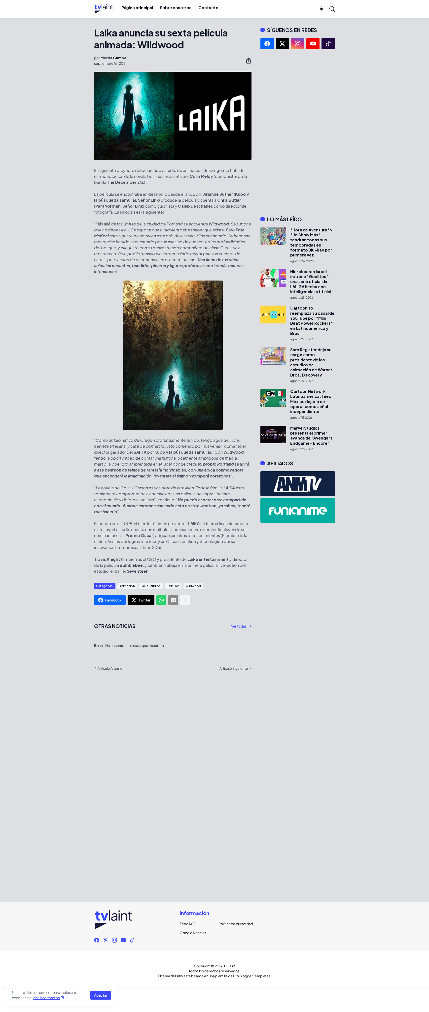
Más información (46, 997)
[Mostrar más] (185, 600)
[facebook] (267, 43)
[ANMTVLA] (297, 483)
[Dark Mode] (319, 9)
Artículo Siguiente (233, 668)
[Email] (173, 600)
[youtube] (313, 43)
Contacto (208, 7)
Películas (173, 586)
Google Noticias (193, 932)
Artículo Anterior (111, 668)
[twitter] (282, 43)
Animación (127, 586)
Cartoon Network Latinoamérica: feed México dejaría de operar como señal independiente (310, 401)
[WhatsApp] (161, 600)
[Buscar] (330, 9)
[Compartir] (246, 60)
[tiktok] (328, 43)
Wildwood (193, 586)
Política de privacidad (233, 923)
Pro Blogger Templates (251, 976)
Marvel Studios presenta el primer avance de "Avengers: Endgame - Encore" (312, 436)
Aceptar (100, 995)
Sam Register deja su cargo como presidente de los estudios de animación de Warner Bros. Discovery (311, 362)
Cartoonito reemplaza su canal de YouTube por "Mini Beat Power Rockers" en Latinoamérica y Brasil (312, 321)
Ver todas (239, 626)
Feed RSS (188, 923)
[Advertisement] (297, 132)
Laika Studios (151, 586)
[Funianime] (297, 510)
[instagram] (297, 43)
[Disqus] (172, 747)
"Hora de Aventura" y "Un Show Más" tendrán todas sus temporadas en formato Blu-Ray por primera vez (311, 242)
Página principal (137, 7)
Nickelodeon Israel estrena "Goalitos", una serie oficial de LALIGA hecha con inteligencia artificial (310, 281)
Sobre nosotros (175, 7)
